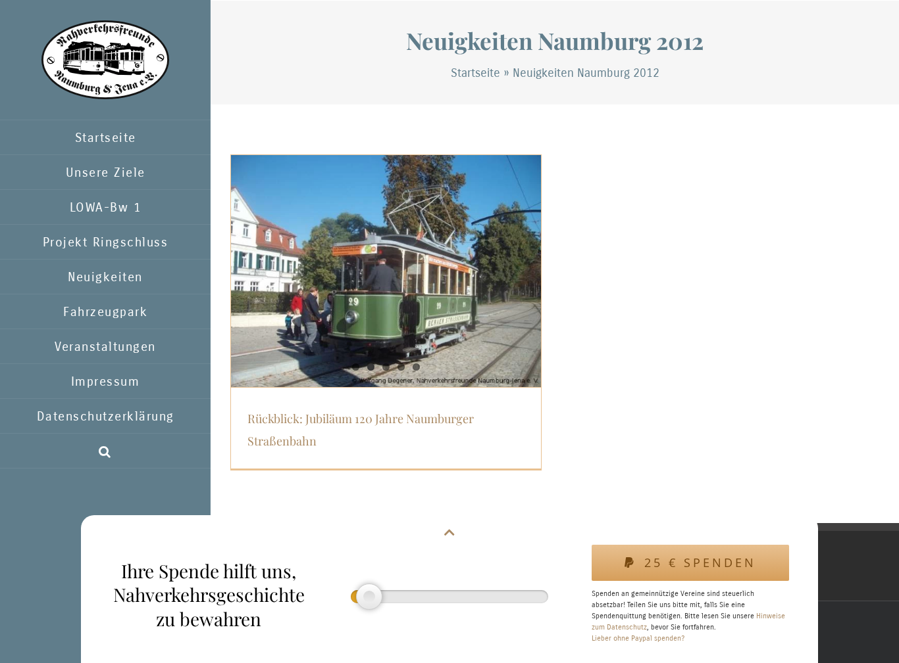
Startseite (475, 73)
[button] (105, 451)
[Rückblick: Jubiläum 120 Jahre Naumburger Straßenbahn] (386, 271)
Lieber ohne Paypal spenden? (638, 638)
